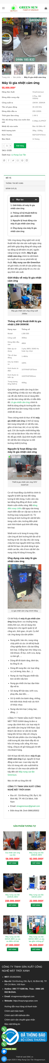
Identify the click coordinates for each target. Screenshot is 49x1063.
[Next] (44, 39)
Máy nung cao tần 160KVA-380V (12, 896)
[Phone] (4, 1029)
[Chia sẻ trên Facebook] (9, 161)
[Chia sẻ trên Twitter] (13, 161)
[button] (3, 8)
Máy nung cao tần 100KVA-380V (36, 854)
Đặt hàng (20, 146)
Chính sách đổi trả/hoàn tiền (17, 1015)
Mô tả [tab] (8, 178)
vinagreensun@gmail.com (28, 806)
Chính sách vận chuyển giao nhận (20, 1020)
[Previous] (5, 39)
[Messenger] (4, 1051)
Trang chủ (6, 77)
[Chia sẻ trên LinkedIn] (27, 161)
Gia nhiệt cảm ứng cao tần (12, 854)
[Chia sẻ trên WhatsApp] (4, 161)
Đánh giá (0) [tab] (11, 188)
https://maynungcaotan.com (25, 1001)
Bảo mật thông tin (12, 1024)
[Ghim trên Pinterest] (22, 161)
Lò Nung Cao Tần (18, 155)
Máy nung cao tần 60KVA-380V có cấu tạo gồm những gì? (36, 939)
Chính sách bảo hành (14, 1011)
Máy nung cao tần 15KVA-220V (36, 896)
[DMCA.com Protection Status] (9, 1049)
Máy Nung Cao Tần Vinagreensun (31, 1060)
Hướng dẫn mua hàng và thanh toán (21, 1006)
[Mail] (4, 1059)
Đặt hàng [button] (12, 863)
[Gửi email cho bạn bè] (18, 161)
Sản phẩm (17, 77)
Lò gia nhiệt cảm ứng (20, 402)
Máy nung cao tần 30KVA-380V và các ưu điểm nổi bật (12, 939)
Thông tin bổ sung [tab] (14, 183)
